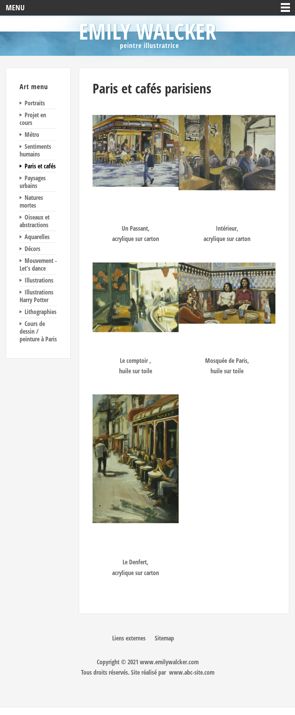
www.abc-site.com (191, 672)
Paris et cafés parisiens (152, 88)
